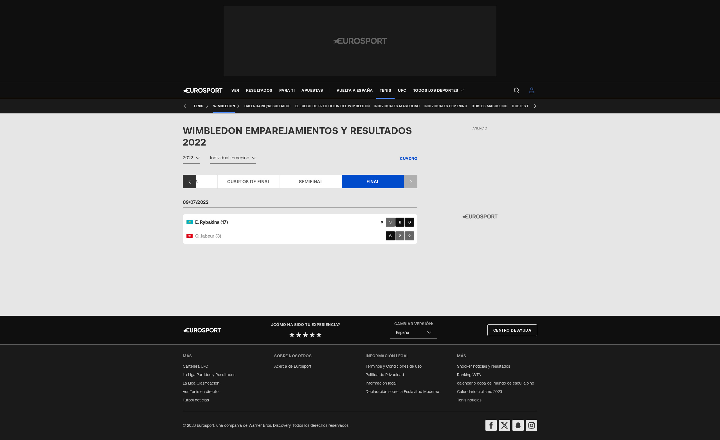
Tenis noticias (469, 400)
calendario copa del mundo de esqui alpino (495, 383)
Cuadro (408, 158)
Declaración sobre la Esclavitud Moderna (402, 391)
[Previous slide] (185, 106)
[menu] (516, 90)
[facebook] (491, 425)
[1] (292, 334)
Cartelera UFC (195, 366)
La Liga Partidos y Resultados (209, 374)
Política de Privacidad (385, 374)
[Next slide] (535, 106)
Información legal (381, 383)
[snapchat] (518, 425)
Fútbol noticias (196, 400)
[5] (319, 334)
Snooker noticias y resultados (483, 366)
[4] (312, 334)
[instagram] (531, 425)
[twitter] (504, 425)
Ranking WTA (469, 374)
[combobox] (191, 158)
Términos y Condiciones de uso (394, 366)
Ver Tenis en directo (201, 391)
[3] (305, 334)
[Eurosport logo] (202, 90)
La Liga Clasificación (201, 383)
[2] (298, 334)
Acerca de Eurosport (292, 366)
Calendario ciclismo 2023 (479, 391)
